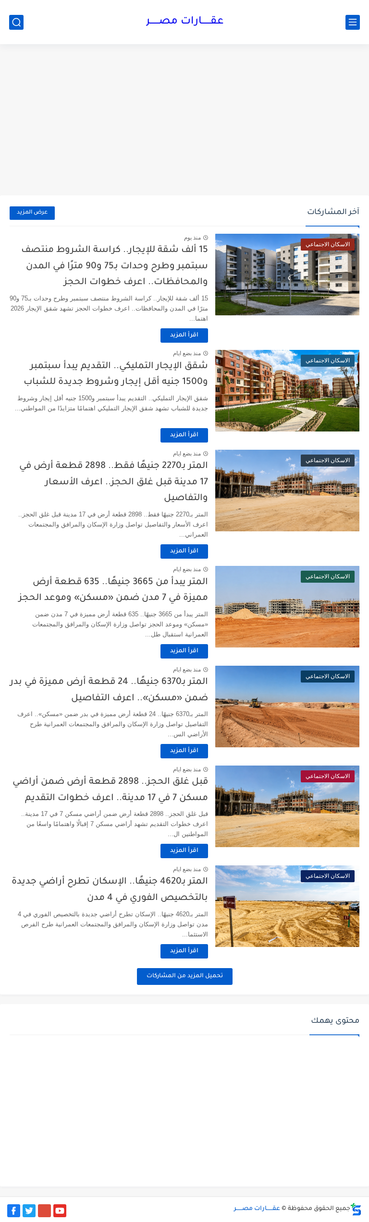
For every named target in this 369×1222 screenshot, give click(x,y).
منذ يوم (192, 237)
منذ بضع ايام (187, 353)
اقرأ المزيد (184, 335)
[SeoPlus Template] (356, 1209)
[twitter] (29, 1210)
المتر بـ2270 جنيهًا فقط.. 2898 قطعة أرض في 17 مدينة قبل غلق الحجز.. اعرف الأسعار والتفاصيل (113, 482)
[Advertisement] (184, 121)
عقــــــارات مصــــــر (184, 22)
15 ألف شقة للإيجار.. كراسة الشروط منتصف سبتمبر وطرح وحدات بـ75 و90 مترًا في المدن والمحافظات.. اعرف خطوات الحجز (114, 266)
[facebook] (13, 1210)
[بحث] (16, 22)
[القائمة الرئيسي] (352, 22)
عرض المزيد (32, 213)
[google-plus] (44, 1210)
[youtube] (59, 1210)
